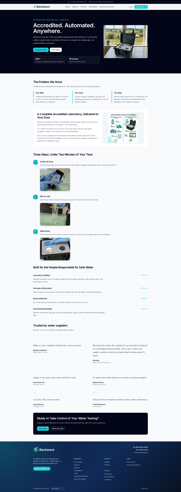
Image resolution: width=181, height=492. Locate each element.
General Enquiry (109, 477)
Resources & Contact (107, 7)
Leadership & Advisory (81, 476)
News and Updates (80, 479)
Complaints (107, 479)
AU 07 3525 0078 (142, 450)
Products (83, 7)
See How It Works (41, 50)
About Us (75, 7)
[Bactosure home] (41, 7)
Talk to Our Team (57, 428)
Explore (67, 7)
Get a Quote (140, 7)
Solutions (77, 465)
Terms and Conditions (133, 465)
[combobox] (58, 488)
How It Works (78, 462)
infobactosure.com (141, 452)
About (76, 473)
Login (131, 7)
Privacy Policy (131, 462)
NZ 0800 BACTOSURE (140, 447)
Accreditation (93, 7)
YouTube (107, 465)
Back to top (145, 488)
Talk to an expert (40, 468)
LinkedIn (106, 462)
